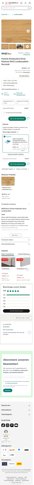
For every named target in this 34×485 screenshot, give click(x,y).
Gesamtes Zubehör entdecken (16, 154)
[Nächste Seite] (28, 46)
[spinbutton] (9, 102)
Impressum (20, 477)
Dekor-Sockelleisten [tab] (7, 254)
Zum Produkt (16, 144)
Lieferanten (17, 480)
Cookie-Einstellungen (9, 480)
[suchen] (28, 8)
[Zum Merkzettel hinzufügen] (28, 118)
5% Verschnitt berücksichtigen (14, 112)
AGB (26, 477)
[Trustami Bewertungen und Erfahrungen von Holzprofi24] (5, 436)
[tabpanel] (16, 269)
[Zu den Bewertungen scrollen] (26, 54)
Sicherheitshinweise (8, 244)
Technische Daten (7, 240)
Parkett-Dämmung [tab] (24, 254)
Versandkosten (26, 72)
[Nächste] (29, 254)
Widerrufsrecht (10, 478)
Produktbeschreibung (8, 204)
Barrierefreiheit (25, 480)
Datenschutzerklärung (21, 478)
